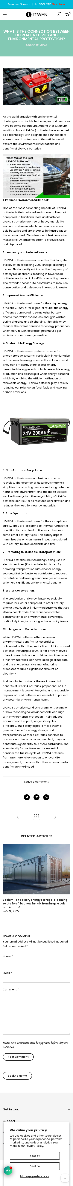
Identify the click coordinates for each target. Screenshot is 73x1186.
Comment (11, 989)
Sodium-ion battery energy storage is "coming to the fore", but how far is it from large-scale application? (35, 903)
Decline (35, 1166)
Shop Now (58, 4)
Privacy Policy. (35, 1146)
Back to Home (17, 1076)
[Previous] (6, 879)
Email (7, 973)
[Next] (66, 879)
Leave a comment (36, 782)
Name (8, 956)
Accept (35, 1156)
